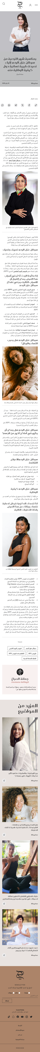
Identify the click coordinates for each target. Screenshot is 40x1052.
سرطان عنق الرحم (14, 160)
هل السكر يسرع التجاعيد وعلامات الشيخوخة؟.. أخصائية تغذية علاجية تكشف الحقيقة (21, 827)
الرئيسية (20, 1025)
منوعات (10, 993)
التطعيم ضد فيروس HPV (16, 653)
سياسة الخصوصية (20, 1039)
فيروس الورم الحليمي (20, 271)
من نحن (20, 1034)
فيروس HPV (32, 653)
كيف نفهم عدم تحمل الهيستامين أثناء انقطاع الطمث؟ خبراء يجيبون (23, 949)
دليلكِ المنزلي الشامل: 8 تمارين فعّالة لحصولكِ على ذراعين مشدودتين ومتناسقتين (20, 897)
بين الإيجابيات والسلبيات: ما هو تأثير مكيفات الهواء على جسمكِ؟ (23, 774)
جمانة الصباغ (20, 74)
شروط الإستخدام (20, 1030)
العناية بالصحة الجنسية (29, 658)
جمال (17, 993)
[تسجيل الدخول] (30, 5)
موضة (26, 993)
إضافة (7, 1001)
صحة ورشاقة (34, 83)
